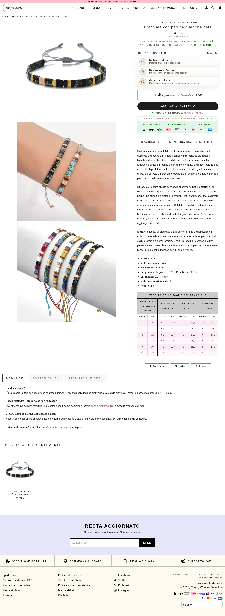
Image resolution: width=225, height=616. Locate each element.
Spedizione (9, 575)
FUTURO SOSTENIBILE (194, 113)
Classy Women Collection (207, 587)
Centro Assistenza (56, 427)
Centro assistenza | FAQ (17, 580)
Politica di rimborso (70, 575)
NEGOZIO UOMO (103, 8)
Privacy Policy (216, 574)
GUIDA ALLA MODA (163, 8)
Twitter (121, 580)
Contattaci (64, 595)
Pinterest (123, 585)
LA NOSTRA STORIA (132, 8)
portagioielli (184, 95)
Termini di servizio (69, 580)
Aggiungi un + (181, 95)
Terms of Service (209, 578)
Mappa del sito (67, 590)
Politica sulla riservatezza (74, 585)
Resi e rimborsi (11, 590)
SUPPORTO (190, 8)
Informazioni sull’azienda (210, 583)
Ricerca (7, 595)
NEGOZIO (78, 8)
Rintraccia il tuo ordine (16, 585)
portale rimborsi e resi (102, 406)
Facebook (123, 575)
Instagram (123, 590)
